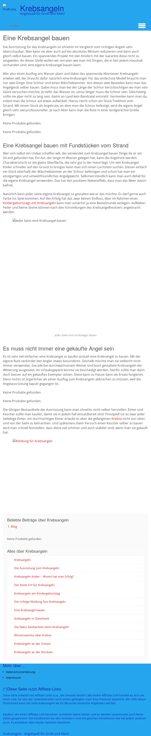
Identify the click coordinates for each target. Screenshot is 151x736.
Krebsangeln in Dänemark (31, 618)
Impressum (13, 677)
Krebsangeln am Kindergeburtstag (37, 593)
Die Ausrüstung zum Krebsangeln (36, 568)
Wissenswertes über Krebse (32, 635)
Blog (14, 526)
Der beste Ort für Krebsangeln (34, 585)
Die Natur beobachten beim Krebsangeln (41, 627)
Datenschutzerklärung (20, 672)
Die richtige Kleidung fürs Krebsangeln (40, 602)
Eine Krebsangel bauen (29, 610)
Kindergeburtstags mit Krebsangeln (29, 203)
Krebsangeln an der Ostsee (32, 644)
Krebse (116, 418)
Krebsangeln (22, 560)
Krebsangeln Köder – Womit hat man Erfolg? (44, 576)
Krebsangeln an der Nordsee (33, 652)
